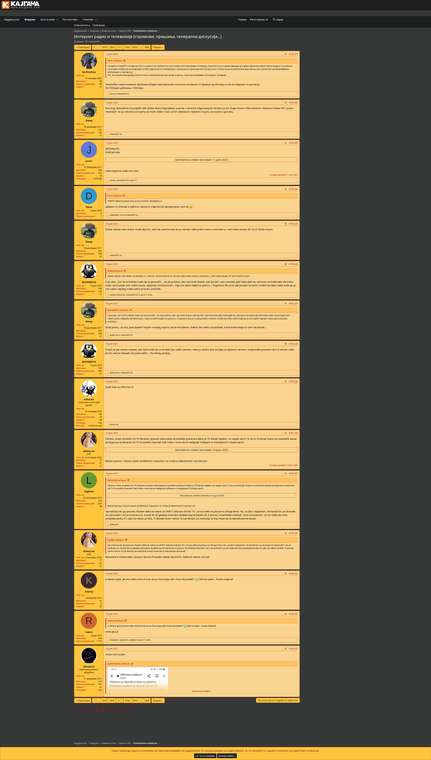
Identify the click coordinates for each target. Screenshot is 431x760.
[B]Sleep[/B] (112, 148)
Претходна (84, 47)
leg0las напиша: (116, 539)
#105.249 (293, 381)
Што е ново (48, 19)
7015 (104, 47)
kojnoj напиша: (115, 620)
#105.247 (293, 303)
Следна (157, 47)
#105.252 (293, 533)
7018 (127, 47)
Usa (100, 422)
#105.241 (293, 54)
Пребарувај (99, 25)
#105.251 (293, 473)
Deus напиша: (115, 60)
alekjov (80, 41)
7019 (134, 47)
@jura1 (146, 229)
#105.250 (293, 433)
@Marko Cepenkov (154, 461)
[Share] (285, 54)
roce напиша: (114, 195)
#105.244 (293, 189)
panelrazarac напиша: (119, 663)
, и (123, 180)
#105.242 (293, 102)
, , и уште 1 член (131, 295)
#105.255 (293, 648)
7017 (119, 47)
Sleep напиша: (115, 270)
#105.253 (293, 573)
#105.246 (293, 264)
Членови (87, 19)
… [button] (98, 47)
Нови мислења (82, 25)
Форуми (29, 19)
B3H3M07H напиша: (118, 310)
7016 (112, 47)
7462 (146, 47)
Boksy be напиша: (117, 480)
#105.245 (293, 223)
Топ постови (69, 19)
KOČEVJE (98, 178)
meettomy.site (95, 425)
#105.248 (293, 343)
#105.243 (293, 142)
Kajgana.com (11, 19)
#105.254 (293, 613)
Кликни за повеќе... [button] (202, 691)
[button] (57, 19)
